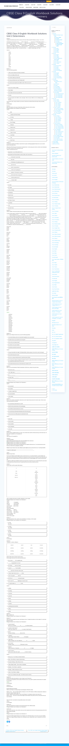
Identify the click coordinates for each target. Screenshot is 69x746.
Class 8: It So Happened (58, 70)
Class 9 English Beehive (56, 282)
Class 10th (51, 4)
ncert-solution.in (11, 6)
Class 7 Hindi (56, 60)
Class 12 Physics (54, 238)
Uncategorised (54, 342)
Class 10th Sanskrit (57, 87)
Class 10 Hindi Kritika (58, 97)
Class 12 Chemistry (58, 118)
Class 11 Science (56, 101)
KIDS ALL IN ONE (42, 7)
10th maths (56, 85)
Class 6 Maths (56, 50)
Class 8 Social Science (57, 65)
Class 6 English (56, 49)
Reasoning (53, 328)
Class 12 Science (56, 115)
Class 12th (21, 7)
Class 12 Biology (58, 119)
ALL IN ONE (54, 175)
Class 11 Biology (58, 104)
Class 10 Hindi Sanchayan (59, 93)
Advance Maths (29, 7)
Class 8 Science (54, 274)
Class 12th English (55, 246)
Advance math (54, 173)
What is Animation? (55, 153)
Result (53, 330)
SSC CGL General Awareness (57, 336)
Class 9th (45, 4)
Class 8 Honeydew (57, 69)
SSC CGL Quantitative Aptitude (57, 338)
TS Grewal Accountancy (59, 108)
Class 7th (33, 4)
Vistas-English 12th (55, 344)
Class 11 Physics (58, 103)
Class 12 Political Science (59, 131)
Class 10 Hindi (56, 92)
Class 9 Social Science (57, 76)
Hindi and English (55, 295)
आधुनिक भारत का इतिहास (56, 346)
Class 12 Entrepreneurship (56, 230)
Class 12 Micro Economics (56, 236)
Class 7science (56, 54)
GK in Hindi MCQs (58, 42)
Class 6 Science (56, 52)
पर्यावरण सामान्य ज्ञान (55, 370)
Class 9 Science (56, 75)
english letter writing (55, 291)
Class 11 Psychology (58, 112)
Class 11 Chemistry (58, 102)
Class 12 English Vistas (58, 135)
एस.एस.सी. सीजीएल (58, 37)
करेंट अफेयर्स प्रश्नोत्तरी (58, 39)
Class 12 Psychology (58, 132)
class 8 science (56, 66)
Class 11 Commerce (57, 107)
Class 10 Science (54, 193)
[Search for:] (58, 27)
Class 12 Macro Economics (58, 140)
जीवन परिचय (54, 358)
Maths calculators (49, 1)
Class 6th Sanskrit (55, 257)
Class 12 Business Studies (59, 126)
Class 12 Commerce (57, 123)
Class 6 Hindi (56, 48)
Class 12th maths (56, 137)
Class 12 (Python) (58, 120)
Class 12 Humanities (57, 129)
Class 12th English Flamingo (58, 136)
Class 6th (27, 4)
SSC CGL (53, 332)
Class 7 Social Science (57, 61)
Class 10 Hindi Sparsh (55, 191)
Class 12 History (58, 130)
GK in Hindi (57, 41)
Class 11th (58, 4)
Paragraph (53, 320)
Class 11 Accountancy (55, 199)
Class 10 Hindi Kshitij (58, 96)
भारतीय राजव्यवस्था (55, 374)
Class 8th (39, 4)
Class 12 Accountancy (55, 219)
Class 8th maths (54, 278)
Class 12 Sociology (58, 134)
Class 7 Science (54, 266)
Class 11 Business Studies (59, 109)
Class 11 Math (54, 213)
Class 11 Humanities (57, 110)
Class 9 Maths (56, 74)
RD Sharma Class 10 (55, 322)
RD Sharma (56, 80)
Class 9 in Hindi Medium (58, 77)
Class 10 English (56, 86)
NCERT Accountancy (58, 124)
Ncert (54, 388)
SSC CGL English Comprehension (57, 334)
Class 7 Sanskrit (56, 63)
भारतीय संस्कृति (54, 376)
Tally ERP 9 (54, 340)
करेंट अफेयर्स (57, 38)
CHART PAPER (35, 7)
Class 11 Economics (57, 113)
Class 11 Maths (56, 99)
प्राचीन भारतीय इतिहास (59, 43)
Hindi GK (21, 4)
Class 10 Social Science (58, 91)
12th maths (54, 171)
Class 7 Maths (56, 55)
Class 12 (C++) (57, 121)
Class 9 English (9, 27)
